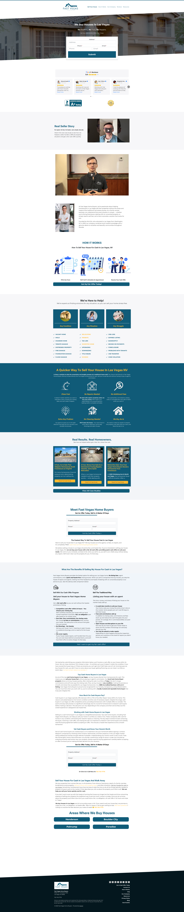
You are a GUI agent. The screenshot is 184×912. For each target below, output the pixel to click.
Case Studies (126, 902)
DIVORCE (85, 357)
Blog (128, 900)
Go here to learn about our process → (75, 670)
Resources (126, 7)
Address (92, 39)
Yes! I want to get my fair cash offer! (91, 644)
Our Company (111, 7)
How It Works (102, 7)
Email (104, 46)
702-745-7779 (123, 18)
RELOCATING (86, 334)
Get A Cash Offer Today (123, 885)
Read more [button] (60, 92)
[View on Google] (58, 82)
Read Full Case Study (65, 481)
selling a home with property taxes (85, 785)
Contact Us (126, 887)
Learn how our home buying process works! (83, 545)
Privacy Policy (126, 898)
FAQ (128, 891)
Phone (79, 46)
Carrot (81, 906)
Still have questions (121, 805)
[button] (55, 87)
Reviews (119, 7)
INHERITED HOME (88, 344)
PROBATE (85, 337)
